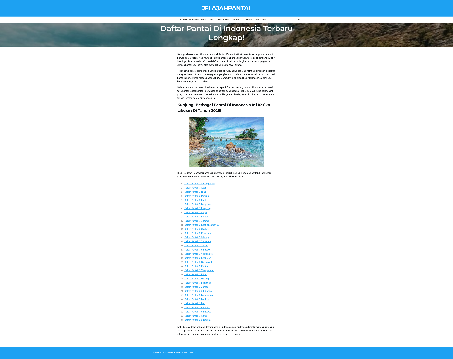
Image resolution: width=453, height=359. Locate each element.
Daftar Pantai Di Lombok (197, 307)
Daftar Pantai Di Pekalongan (198, 233)
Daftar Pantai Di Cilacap (196, 237)
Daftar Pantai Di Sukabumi (197, 320)
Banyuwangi (223, 20)
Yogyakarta (261, 20)
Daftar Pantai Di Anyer (195, 212)
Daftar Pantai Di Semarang (198, 241)
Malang (248, 20)
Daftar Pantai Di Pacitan (196, 266)
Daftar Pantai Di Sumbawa (197, 311)
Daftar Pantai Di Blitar (195, 274)
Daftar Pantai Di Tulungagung (199, 270)
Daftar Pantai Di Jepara (196, 245)
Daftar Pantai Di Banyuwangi (198, 295)
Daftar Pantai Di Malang (196, 278)
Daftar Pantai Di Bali (194, 303)
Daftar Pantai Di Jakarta (196, 220)
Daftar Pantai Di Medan (196, 200)
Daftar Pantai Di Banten (196, 216)
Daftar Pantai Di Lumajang (197, 282)
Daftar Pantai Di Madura (196, 299)
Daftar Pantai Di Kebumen (197, 258)
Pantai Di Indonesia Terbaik (193, 20)
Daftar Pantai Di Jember (196, 286)
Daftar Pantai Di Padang (196, 196)
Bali (212, 20)
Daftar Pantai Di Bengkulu (197, 204)
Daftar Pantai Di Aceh (195, 187)
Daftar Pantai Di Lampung (197, 208)
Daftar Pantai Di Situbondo (198, 291)
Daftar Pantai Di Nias (195, 191)
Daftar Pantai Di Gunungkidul (199, 262)
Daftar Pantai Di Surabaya (197, 249)
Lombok (237, 20)
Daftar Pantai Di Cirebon (196, 229)
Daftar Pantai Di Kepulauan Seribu (201, 224)
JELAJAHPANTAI (226, 8)
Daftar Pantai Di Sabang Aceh (199, 183)
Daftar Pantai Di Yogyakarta (198, 253)
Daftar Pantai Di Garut (195, 315)
